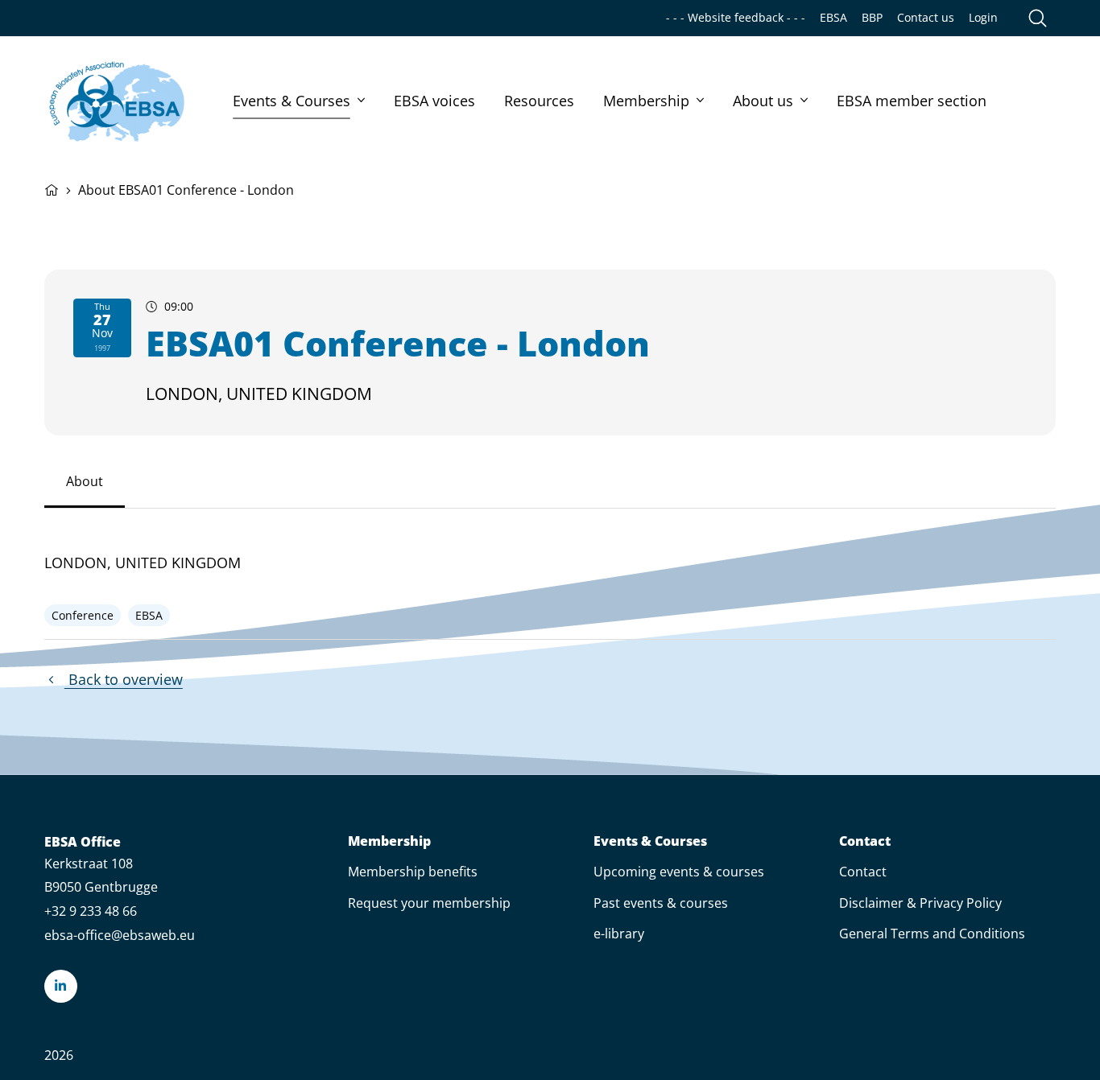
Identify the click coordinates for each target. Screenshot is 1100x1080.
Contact (865, 841)
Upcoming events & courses (678, 871)
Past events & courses (660, 903)
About (84, 481)
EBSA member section (911, 100)
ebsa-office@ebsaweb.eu (119, 935)
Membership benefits (413, 871)
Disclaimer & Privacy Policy (920, 903)
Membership (646, 100)
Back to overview (123, 679)
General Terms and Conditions (932, 933)
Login (983, 17)
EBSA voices (434, 100)
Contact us (925, 17)
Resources (539, 100)
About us (763, 100)
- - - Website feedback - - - (735, 17)
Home (51, 188)
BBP (872, 17)
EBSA (833, 17)
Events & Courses (291, 100)
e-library (618, 933)
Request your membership (429, 903)
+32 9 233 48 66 (90, 911)
